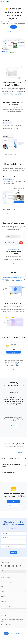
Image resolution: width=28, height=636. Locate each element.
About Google (12, 617)
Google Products (19, 617)
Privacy (2, 617)
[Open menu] (1, 2)
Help (2, 619)
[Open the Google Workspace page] (8, 2)
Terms (6, 617)
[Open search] (25, 2)
